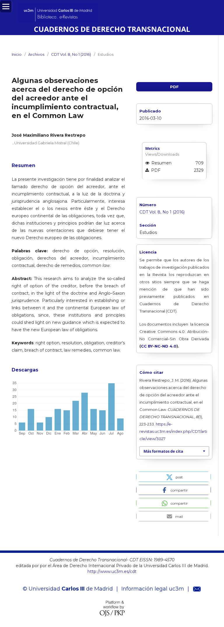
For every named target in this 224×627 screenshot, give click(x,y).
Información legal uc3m (152, 589)
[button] (173, 477)
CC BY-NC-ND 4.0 (158, 346)
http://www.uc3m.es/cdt (112, 571)
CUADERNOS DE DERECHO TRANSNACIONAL (112, 29)
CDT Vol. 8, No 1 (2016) (71, 54)
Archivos (36, 54)
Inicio (17, 54)
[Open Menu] (6, 6)
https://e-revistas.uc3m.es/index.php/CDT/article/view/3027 (173, 431)
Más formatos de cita (163, 451)
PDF (174, 86)
